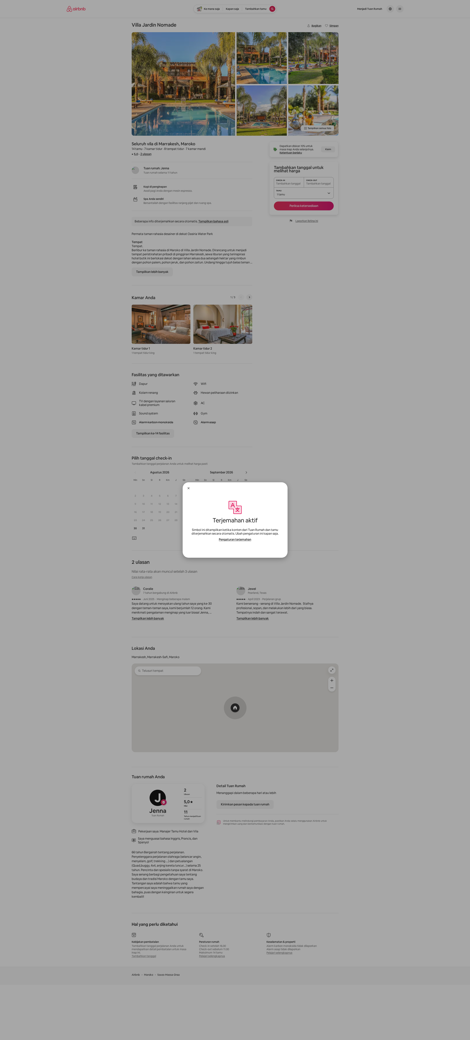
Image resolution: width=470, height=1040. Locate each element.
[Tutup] (188, 488)
